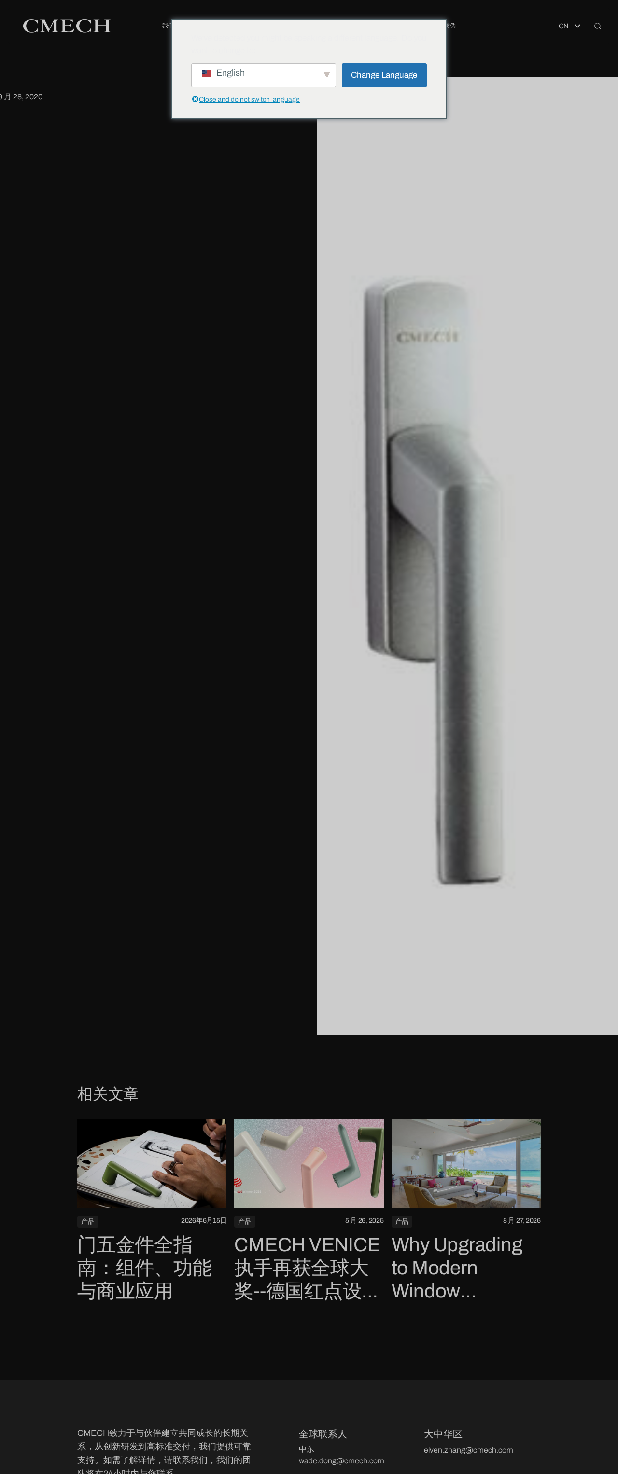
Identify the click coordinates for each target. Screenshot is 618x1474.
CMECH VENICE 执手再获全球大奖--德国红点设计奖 (307, 1268)
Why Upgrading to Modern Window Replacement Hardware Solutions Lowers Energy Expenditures (464, 1268)
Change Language (384, 75)
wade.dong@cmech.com (341, 1461)
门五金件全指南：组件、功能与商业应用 (144, 1267)
